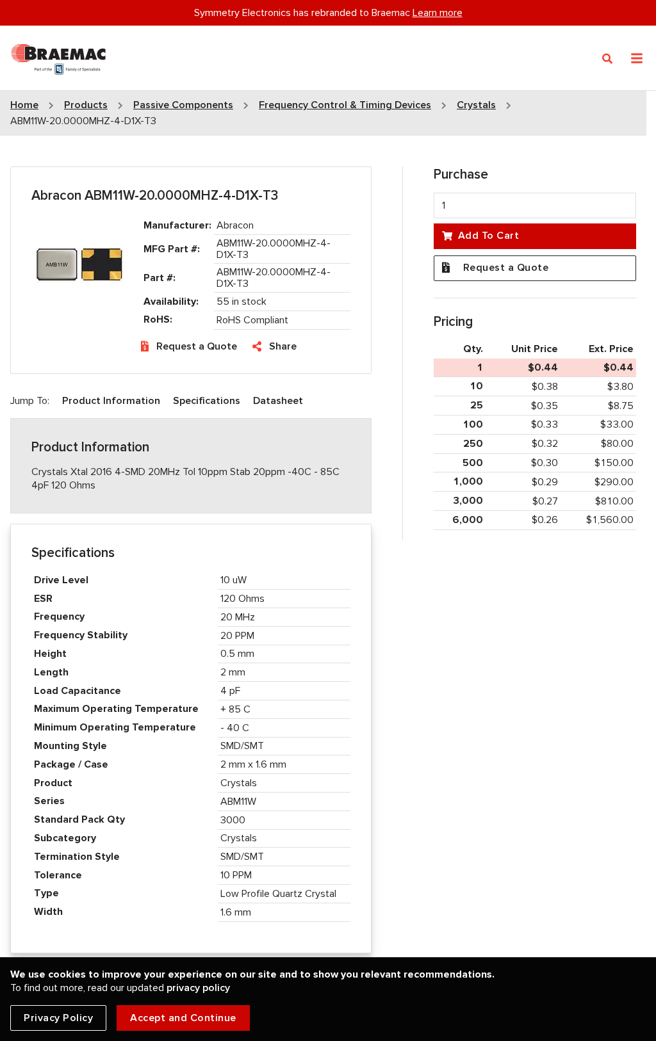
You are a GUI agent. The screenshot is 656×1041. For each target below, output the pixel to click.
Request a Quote (196, 346)
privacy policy (198, 988)
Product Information (111, 401)
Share (283, 346)
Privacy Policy (58, 1018)
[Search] (607, 59)
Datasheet (278, 401)
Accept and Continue (183, 1018)
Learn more (438, 12)
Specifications (206, 401)
